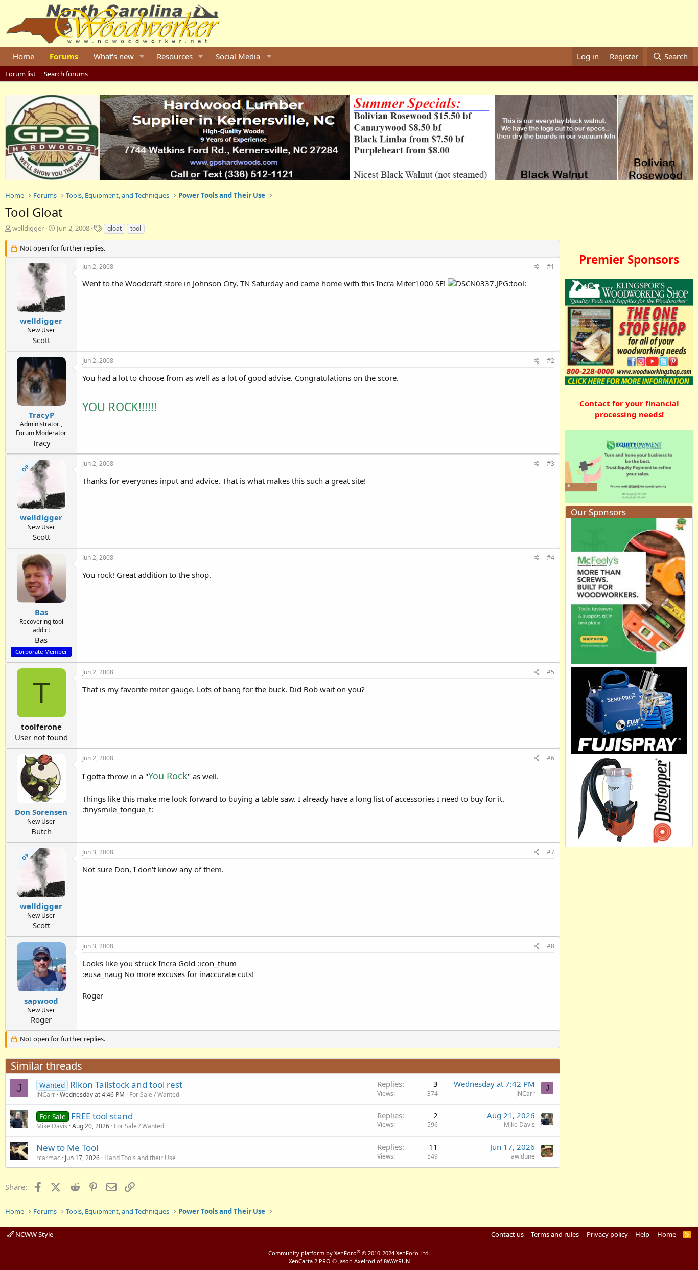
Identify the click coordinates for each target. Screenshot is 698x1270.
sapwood (41, 1000)
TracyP (41, 415)
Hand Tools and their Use (140, 1157)
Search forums (66, 73)
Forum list (20, 73)
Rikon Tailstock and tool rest (126, 1085)
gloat (114, 228)
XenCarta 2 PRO (310, 1261)
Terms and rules (555, 1234)
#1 (550, 266)
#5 (550, 672)
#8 (550, 946)
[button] (142, 56)
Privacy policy (607, 1234)
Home (23, 56)
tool (135, 228)
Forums (64, 56)
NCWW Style (33, 1234)
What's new (114, 56)
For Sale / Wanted (154, 1094)
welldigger (28, 228)
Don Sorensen (41, 812)
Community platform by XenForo (349, 1253)
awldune (523, 1156)
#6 (550, 758)
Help (642, 1234)
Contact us (507, 1234)
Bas (41, 612)
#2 (550, 360)
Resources (175, 56)
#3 (550, 463)
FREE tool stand (102, 1116)
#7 (550, 852)
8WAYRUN (397, 1261)
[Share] (536, 267)
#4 (550, 557)
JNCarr (45, 1094)
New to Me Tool (67, 1147)
